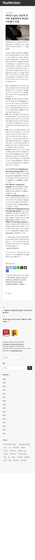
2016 (4, 415)
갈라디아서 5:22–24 (13, 248)
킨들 (10, 460)
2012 (4, 430)
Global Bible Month (16, 350)
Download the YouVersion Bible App (13, 344)
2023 (4, 390)
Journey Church (24, 204)
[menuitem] (9, 277)
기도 (10, 447)
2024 (4, 386)
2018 (4, 408)
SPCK (25, 191)
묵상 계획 (16, 447)
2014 (4, 422)
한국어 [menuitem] (6, 357)
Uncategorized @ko (24, 444)
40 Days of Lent (19, 195)
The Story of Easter (20, 222)
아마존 (5, 454)
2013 (4, 426)
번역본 (23, 447)
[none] (13, 357)
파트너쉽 (23, 460)
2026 (4, 379)
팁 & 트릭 (16, 460)
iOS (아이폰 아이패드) (10, 444)
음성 (13, 457)
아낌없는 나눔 (22, 450)
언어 (5, 457)
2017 (4, 412)
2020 (4, 401)
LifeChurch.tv (9, 233)
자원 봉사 (27, 457)
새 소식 (9, 293)
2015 (4, 419)
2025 (4, 383)
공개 (5, 447)
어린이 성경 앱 (22, 454)
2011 (4, 433)
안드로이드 (13, 454)
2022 (4, 393)
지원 (5, 460)
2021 (4, 397)
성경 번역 (13, 450)
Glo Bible (19, 180)
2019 (4, 404)
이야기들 (19, 457)
